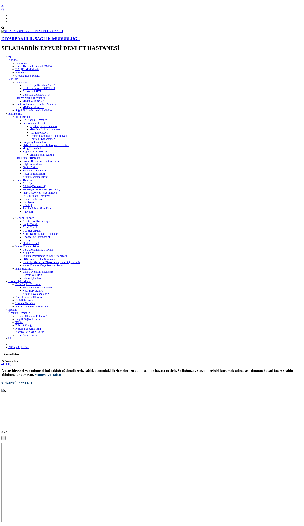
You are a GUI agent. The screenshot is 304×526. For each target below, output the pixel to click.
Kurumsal (13, 59)
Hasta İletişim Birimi (34, 173)
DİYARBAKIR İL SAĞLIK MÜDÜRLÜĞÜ (40, 38)
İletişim (12, 309)
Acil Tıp (27, 183)
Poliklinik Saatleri (25, 300)
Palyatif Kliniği (23, 325)
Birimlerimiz (15, 113)
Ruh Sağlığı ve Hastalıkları (37, 208)
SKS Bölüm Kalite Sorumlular (39, 259)
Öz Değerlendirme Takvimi (38, 249)
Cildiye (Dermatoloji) (34, 186)
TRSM (19, 322)
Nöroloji (27, 205)
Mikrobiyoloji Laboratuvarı (45, 129)
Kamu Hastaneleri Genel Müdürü (34, 66)
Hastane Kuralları (25, 303)
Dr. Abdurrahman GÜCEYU (39, 88)
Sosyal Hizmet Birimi (34, 170)
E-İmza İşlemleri (32, 278)
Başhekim (21, 81)
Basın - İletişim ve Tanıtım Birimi (41, 161)
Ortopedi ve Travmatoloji (36, 236)
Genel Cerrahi (30, 227)
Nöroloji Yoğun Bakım (28, 328)
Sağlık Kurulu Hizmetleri (36, 151)
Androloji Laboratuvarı (42, 138)
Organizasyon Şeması (27, 75)
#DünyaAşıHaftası (18, 347)
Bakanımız (21, 62)
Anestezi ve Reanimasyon (37, 221)
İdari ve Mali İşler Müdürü (30, 97)
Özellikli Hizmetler (19, 312)
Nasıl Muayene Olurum (28, 297)
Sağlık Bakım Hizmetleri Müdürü (34, 110)
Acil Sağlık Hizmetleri (35, 119)
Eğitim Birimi (30, 167)
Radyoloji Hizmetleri (34, 142)
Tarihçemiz (21, 72)
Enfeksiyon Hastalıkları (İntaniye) (41, 189)
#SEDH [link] (26, 383)
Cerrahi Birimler (24, 217)
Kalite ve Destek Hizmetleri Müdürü (35, 104)
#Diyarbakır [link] (10, 383)
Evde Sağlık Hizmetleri (28, 284)
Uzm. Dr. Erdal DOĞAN (37, 94)
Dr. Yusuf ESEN (32, 91)
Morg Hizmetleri (32, 148)
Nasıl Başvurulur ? (33, 290)
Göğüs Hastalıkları (33, 198)
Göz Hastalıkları (32, 230)
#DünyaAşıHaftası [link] (49, 374)
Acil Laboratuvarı (39, 132)
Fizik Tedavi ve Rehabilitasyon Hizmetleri (46, 145)
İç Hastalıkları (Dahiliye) (36, 195)
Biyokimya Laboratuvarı (43, 126)
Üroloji (26, 240)
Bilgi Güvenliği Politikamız (38, 271)
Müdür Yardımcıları (33, 100)
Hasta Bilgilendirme (19, 281)
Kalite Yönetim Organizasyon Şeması (43, 265)
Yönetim (13, 78)
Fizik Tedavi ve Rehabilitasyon (40, 192)
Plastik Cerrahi (31, 243)
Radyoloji (28, 211)
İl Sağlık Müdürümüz (27, 69)
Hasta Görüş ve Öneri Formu (31, 306)
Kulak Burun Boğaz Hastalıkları (40, 233)
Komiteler (28, 252)
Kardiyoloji (29, 202)
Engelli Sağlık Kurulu (42, 154)
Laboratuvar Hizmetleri (35, 123)
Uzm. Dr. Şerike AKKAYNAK (40, 85)
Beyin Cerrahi (30, 224)
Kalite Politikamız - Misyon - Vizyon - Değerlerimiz (51, 262)
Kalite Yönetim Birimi (27, 246)
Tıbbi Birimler (23, 116)
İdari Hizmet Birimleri (27, 157)
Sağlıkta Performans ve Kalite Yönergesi (45, 255)
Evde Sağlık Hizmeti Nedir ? (39, 287)
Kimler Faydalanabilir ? (36, 293)
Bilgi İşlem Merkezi (34, 164)
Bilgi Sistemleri (24, 268)
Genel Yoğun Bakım (26, 334)
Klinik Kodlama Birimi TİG (38, 176)
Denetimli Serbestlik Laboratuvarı (48, 135)
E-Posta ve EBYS (33, 274)
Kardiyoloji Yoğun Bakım (29, 331)
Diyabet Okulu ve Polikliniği (31, 315)
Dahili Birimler (23, 179)
